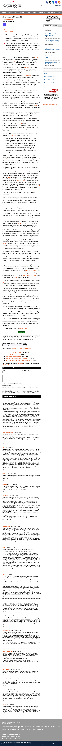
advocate (19, 179)
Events (10, 12)
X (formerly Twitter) (23, 328)
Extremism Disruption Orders (29, 79)
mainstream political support (29, 275)
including (12, 61)
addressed (36, 57)
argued (20, 124)
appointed (13, 135)
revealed (4, 159)
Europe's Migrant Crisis (49, 79)
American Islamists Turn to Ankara (14, 353)
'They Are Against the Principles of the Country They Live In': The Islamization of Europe (52, 41)
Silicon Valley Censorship (12, 354)
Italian (11, 29)
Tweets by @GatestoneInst (50, 104)
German (5, 31)
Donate (28, 12)
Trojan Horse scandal (21, 180)
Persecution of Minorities (49, 82)
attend (15, 277)
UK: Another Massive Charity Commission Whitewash (19, 360)
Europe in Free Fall (49, 29)
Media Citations (51, 12)
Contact (59, 12)
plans (25, 91)
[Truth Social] (4, 25)
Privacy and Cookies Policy (25, 744)
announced (26, 67)
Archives (34, 12)
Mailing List (42, 12)
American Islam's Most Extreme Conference (17, 358)
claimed (20, 114)
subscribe (20, 363)
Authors (22, 12)
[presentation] (48, 26)
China (45, 73)
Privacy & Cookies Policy (16, 739)
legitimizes (5, 282)
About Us (3, 12)
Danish (5, 29)
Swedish (11, 31)
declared (37, 186)
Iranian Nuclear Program (49, 76)
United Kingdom (27, 348)
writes (4, 243)
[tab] (48, 25)
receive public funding (30, 270)
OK (53, 743)
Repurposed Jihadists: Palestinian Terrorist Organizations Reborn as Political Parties (52, 49)
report (36, 105)
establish (28, 75)
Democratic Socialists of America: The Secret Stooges (52, 34)
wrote (30, 135)
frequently (18, 300)
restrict (7, 81)
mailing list (5, 364)
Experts (16, 12)
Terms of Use (5, 739)
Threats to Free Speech (17, 348)
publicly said (13, 310)
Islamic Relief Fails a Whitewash (13, 356)
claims (9, 177)
